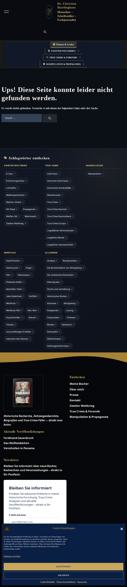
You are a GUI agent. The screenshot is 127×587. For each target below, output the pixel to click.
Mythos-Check (14, 202)
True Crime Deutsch (58, 209)
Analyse (52, 260)
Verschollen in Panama (19, 448)
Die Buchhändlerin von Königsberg (65, 268)
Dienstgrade (54, 282)
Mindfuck (12, 303)
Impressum (82, 582)
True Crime (54, 202)
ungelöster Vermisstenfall (61, 244)
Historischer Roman (58, 296)
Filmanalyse (24, 275)
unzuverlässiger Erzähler (19, 331)
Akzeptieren (63, 567)
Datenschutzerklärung (66, 582)
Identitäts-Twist (15, 289)
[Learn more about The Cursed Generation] (34, 393)
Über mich (77, 389)
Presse (74, 395)
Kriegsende (53, 310)
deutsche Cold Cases (58, 181)
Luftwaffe (12, 188)
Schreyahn (53, 331)
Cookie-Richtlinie (47, 582)
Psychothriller (14, 317)
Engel (29, 268)
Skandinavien (55, 195)
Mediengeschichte (16, 195)
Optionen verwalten (12, 556)
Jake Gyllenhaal (14, 296)
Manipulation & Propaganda (63, 64)
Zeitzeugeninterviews (59, 346)
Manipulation (95, 174)
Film (9, 275)
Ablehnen (63, 575)
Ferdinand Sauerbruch (19, 438)
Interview (52, 303)
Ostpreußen (54, 317)
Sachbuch (68, 324)
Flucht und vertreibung (59, 289)
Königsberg (70, 303)
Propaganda (30, 209)
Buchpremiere (71, 260)
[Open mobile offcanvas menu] (6, 12)
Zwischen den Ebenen (18, 339)
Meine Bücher (79, 384)
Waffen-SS (12, 216)
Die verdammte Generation (61, 275)
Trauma (11, 324)
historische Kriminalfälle (60, 188)
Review (51, 324)
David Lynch (13, 268)
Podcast (72, 317)
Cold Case (53, 174)
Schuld (33, 317)
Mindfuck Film (14, 310)
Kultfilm (34, 296)
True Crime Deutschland (60, 216)
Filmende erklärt (15, 282)
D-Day (10, 174)
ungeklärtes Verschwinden (61, 230)
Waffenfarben (55, 339)
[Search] (49, 118)
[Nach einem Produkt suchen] (45, 32)
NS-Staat (11, 209)
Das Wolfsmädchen (16, 443)
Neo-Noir (33, 310)
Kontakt (75, 400)
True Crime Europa (57, 223)
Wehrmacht (31, 216)
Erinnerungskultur (16, 181)
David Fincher (14, 260)
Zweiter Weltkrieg (63, 51)
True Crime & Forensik (63, 57)
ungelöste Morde (56, 237)
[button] (121, 529)
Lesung (71, 310)
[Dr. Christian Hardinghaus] (49, 12)
